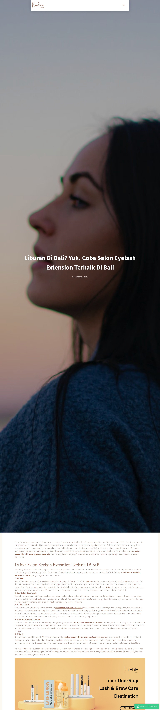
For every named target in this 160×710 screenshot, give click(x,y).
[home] (37, 4)
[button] (123, 5)
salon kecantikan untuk (85, 637)
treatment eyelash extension (69, 607)
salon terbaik (86, 622)
